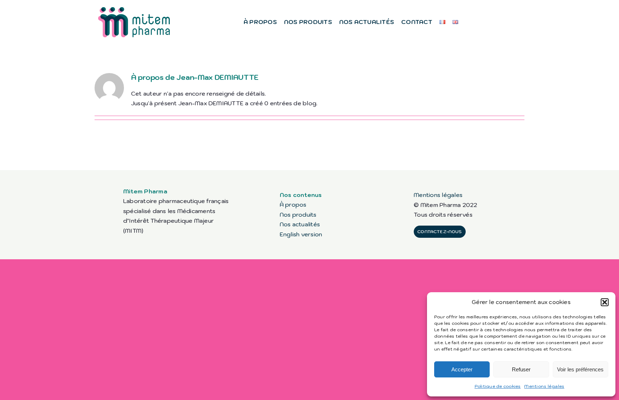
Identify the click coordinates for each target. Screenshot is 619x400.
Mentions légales (544, 386)
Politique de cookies (498, 386)
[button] (604, 302)
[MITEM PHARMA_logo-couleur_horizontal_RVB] (134, 10)
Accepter (461, 369)
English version (301, 234)
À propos (293, 204)
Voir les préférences (580, 369)
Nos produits (298, 214)
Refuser (521, 369)
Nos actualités (300, 224)
